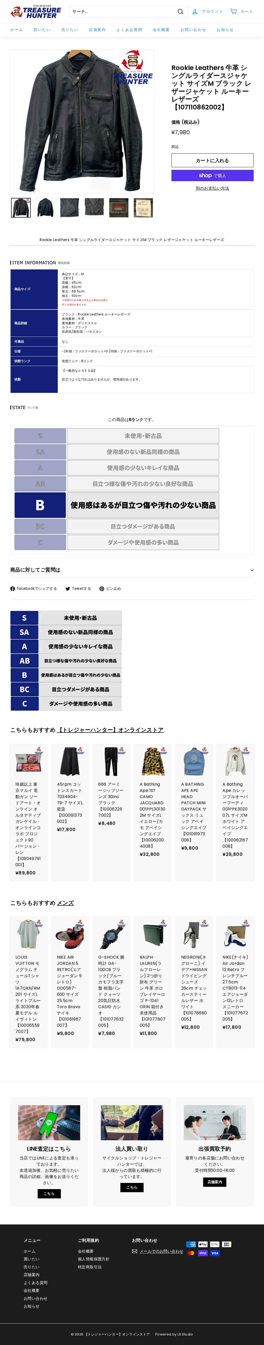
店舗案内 (97, 29)
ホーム (16, 29)
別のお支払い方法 (212, 188)
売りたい (70, 29)
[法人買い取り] (132, 1122)
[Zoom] (82, 121)
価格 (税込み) (185, 122)
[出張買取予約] (215, 1122)
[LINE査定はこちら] (49, 1122)
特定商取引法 (90, 1267)
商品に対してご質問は (35, 569)
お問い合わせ (193, 29)
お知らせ (225, 29)
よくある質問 (130, 29)
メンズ (65, 902)
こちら (49, 1193)
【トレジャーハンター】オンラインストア (110, 730)
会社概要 (161, 29)
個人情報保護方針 (94, 1259)
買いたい (42, 29)
